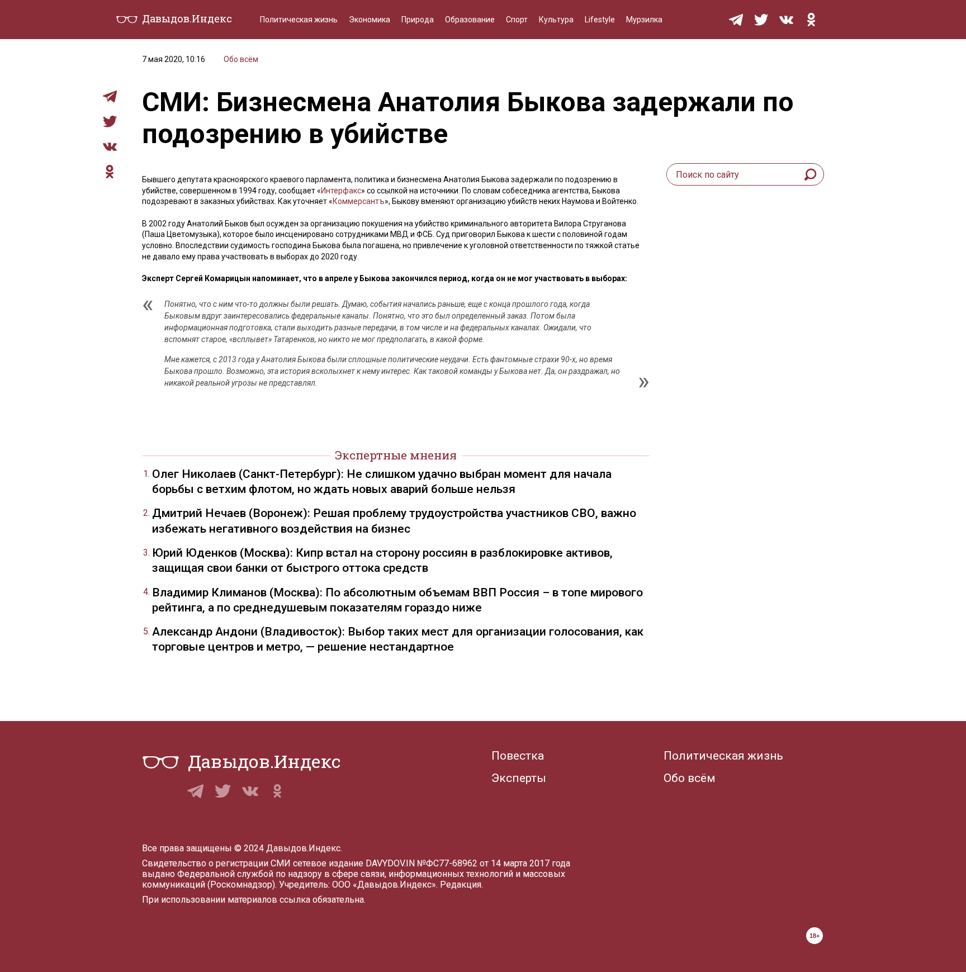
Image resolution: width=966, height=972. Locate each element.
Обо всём (241, 59)
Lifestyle (600, 19)
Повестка (517, 755)
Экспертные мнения (396, 455)
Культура (556, 19)
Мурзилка (644, 19)
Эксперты (518, 778)
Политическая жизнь (299, 19)
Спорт (517, 19)
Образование (470, 19)
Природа (417, 19)
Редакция (460, 884)
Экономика (369, 19)
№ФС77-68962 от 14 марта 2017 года (493, 863)
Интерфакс (341, 190)
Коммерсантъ (359, 201)
